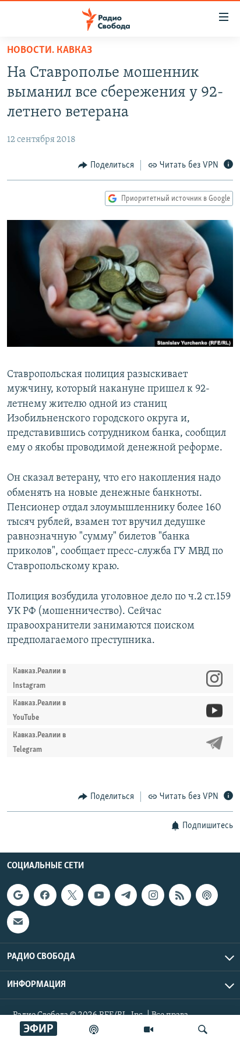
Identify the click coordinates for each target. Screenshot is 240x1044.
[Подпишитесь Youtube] (99, 895)
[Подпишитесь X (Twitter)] (72, 895)
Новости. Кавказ (49, 50)
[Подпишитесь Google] (18, 895)
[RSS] (180, 895)
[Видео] (148, 1029)
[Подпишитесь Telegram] (126, 895)
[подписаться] (18, 922)
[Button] (106, 165)
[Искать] (202, 1029)
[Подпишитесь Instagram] (153, 895)
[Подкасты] (207, 895)
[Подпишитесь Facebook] (45, 895)
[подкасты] (93, 1029)
